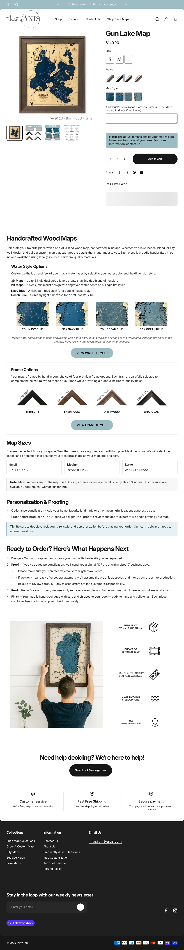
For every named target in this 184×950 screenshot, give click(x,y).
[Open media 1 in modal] (52, 76)
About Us (49, 846)
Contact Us (50, 841)
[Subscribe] (80, 907)
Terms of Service (54, 863)
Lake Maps (13, 863)
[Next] (126, 4)
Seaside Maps (15, 857)
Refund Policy (52, 868)
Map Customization (55, 857)
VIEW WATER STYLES (92, 353)
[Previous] (58, 4)
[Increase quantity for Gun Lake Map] (125, 159)
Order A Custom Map (20, 846)
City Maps (13, 852)
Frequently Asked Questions (61, 852)
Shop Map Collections (20, 841)
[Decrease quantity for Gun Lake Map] (110, 159)
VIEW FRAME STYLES (92, 425)
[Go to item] (14, 133)
